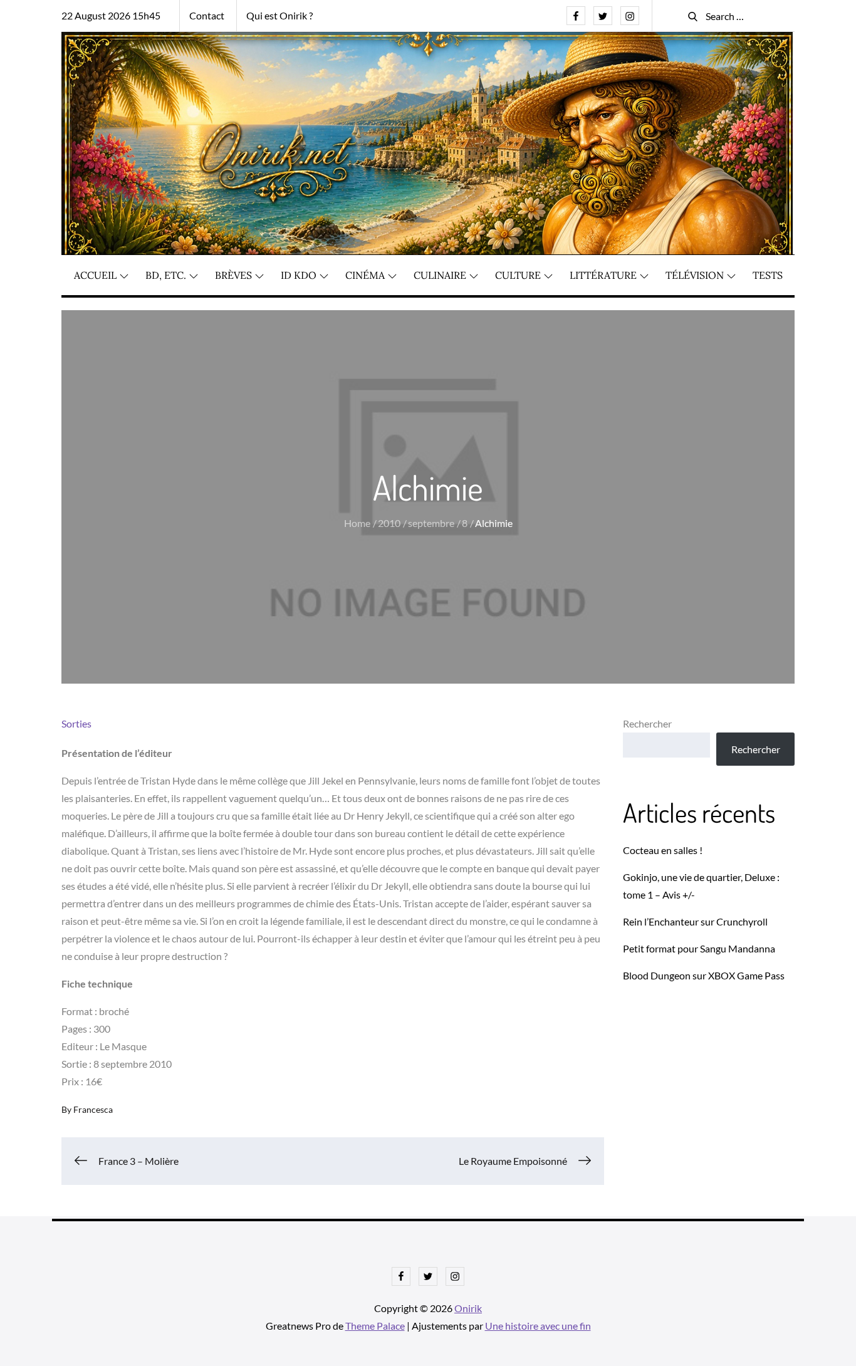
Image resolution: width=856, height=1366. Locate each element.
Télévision (694, 275)
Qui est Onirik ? (279, 15)
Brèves (233, 275)
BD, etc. (165, 275)
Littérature (603, 275)
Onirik (468, 1308)
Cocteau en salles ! (662, 850)
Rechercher (647, 723)
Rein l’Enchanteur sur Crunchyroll (695, 921)
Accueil (95, 275)
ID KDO (298, 275)
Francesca (93, 1109)
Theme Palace (375, 1326)
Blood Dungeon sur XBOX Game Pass (704, 975)
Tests (768, 275)
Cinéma (365, 275)
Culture (518, 275)
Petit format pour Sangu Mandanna (699, 948)
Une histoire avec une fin (538, 1326)
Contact (206, 15)
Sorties (76, 723)
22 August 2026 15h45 (110, 15)
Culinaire (440, 275)
